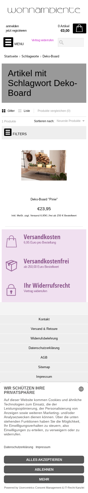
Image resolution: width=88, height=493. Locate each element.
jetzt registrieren (16, 30)
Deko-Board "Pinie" (44, 199)
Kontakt (44, 319)
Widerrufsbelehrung (44, 338)
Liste (27, 111)
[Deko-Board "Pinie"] (44, 190)
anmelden (12, 26)
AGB (44, 357)
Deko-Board (51, 56)
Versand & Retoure (44, 329)
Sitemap (44, 367)
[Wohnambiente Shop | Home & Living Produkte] (44, 12)
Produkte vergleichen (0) (54, 111)
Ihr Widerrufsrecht (47, 285)
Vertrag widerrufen (43, 40)
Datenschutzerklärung (44, 348)
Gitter (11, 111)
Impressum (44, 376)
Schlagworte (30, 56)
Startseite (11, 56)
